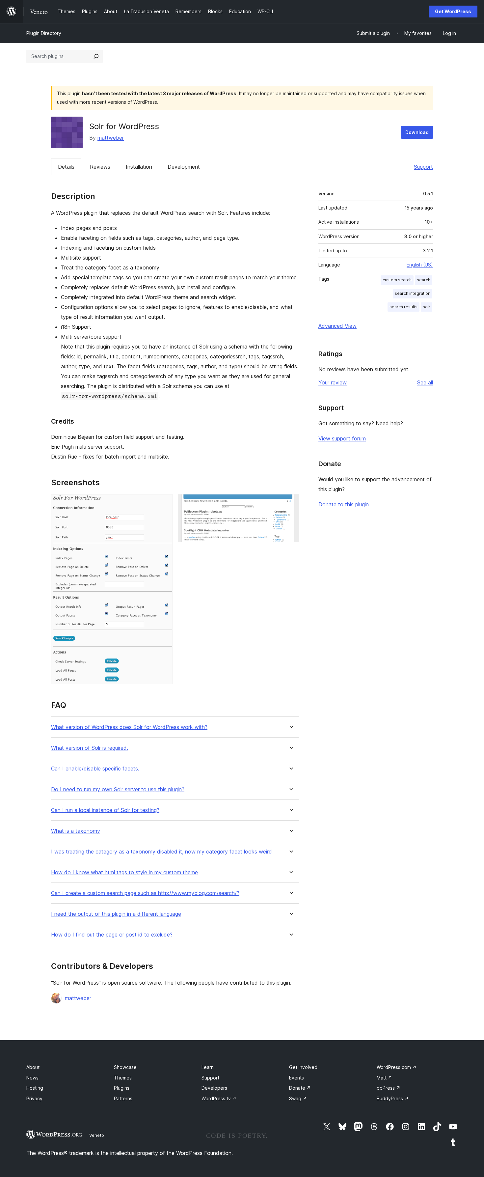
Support (423, 166)
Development (184, 166)
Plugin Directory (43, 33)
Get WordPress (453, 11)
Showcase (125, 1067)
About (33, 1067)
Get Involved (303, 1067)
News (32, 1077)
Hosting (34, 1088)
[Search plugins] (96, 56)
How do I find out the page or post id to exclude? (112, 935)
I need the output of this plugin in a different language (116, 914)
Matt (384, 1077)
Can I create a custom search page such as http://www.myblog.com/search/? (145, 893)
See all (425, 382)
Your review (332, 382)
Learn (208, 1067)
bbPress (388, 1088)
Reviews (100, 166)
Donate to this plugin (343, 504)
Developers (214, 1088)
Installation (139, 166)
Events (296, 1077)
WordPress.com (397, 1067)
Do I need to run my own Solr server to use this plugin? (117, 789)
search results (403, 306)
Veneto (96, 1135)
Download (417, 132)
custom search (397, 279)
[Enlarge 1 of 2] (163, 503)
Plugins (121, 1088)
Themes (123, 1077)
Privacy (34, 1098)
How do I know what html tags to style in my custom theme (124, 872)
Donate (300, 1088)
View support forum (342, 438)
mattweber (110, 137)
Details (66, 166)
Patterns (123, 1098)
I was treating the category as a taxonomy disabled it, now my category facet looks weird (161, 852)
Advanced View (337, 325)
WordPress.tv (219, 1098)
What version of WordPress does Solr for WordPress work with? (129, 727)
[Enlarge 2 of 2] (290, 503)
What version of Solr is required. (89, 748)
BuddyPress (393, 1098)
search (423, 279)
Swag (298, 1098)
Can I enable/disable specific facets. (95, 769)
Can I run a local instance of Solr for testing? (105, 810)
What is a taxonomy (75, 831)
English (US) (420, 264)
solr (426, 306)
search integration (412, 293)
